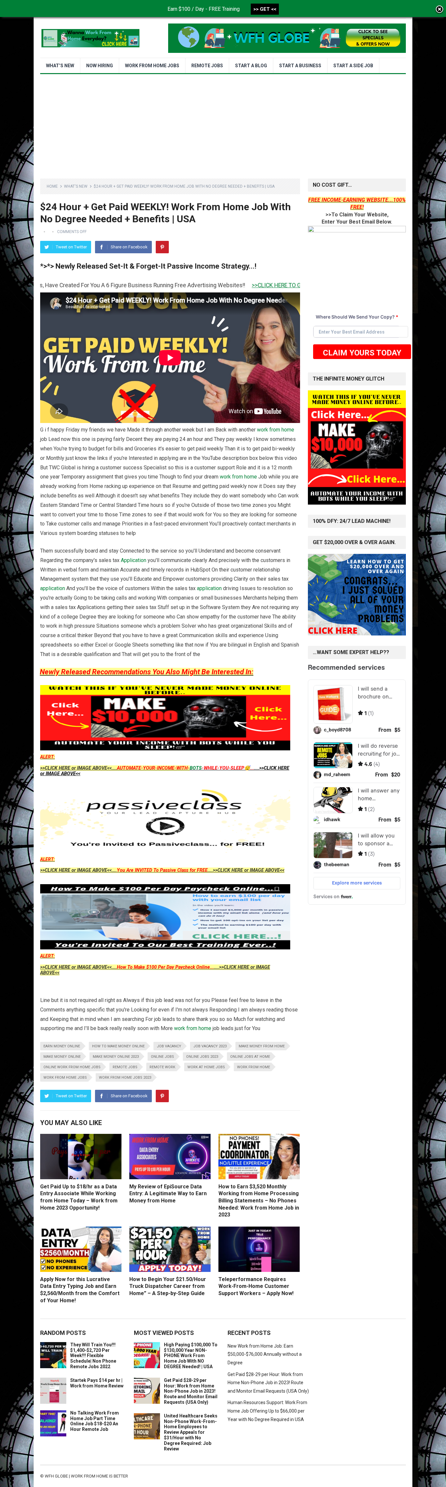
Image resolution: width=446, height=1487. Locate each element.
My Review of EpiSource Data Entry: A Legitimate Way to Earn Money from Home (168, 1193)
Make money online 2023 (116, 1057)
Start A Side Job (353, 65)
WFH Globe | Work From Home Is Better (86, 1476)
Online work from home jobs (72, 1067)
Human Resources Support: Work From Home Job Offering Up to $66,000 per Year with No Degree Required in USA (267, 1411)
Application (133, 560)
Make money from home (262, 1046)
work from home (275, 430)
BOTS (196, 768)
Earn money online (61, 1046)
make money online (62, 1057)
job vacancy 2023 (210, 1046)
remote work (162, 1067)
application (52, 588)
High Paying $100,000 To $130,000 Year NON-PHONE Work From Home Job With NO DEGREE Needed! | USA (190, 1355)
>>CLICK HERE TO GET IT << (228, 285)
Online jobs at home (250, 1057)
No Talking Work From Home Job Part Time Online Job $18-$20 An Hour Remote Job (94, 1421)
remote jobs (125, 1067)
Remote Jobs (207, 65)
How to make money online (118, 1046)
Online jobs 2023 (202, 1057)
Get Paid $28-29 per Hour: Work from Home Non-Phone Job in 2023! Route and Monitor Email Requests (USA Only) (190, 1391)
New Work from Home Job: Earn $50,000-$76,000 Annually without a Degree (265, 1354)
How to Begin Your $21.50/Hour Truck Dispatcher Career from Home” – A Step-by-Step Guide (167, 1286)
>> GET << (264, 9)
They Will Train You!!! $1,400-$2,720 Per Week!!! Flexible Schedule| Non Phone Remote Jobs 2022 (93, 1355)
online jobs (162, 1057)
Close (439, 10)
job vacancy (169, 1046)
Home (52, 186)
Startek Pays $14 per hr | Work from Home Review (96, 1383)
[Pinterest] (162, 247)
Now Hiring (99, 65)
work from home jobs (65, 1077)
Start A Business (300, 65)
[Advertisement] (223, 123)
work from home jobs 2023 (125, 1077)
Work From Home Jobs (152, 65)
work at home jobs (206, 1067)
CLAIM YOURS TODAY (362, 352)
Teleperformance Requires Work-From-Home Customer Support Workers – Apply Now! (256, 1286)
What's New (76, 186)
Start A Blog (251, 65)
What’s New (60, 65)
